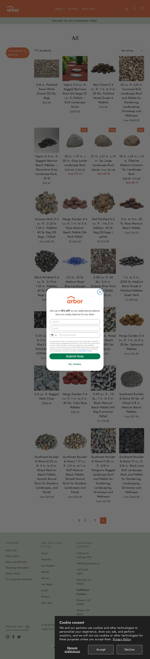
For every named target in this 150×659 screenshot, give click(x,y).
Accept (100, 649)
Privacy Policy (122, 639)
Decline (130, 649)
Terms (90, 351)
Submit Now (75, 356)
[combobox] (53, 335)
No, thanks (75, 364)
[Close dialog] (99, 292)
